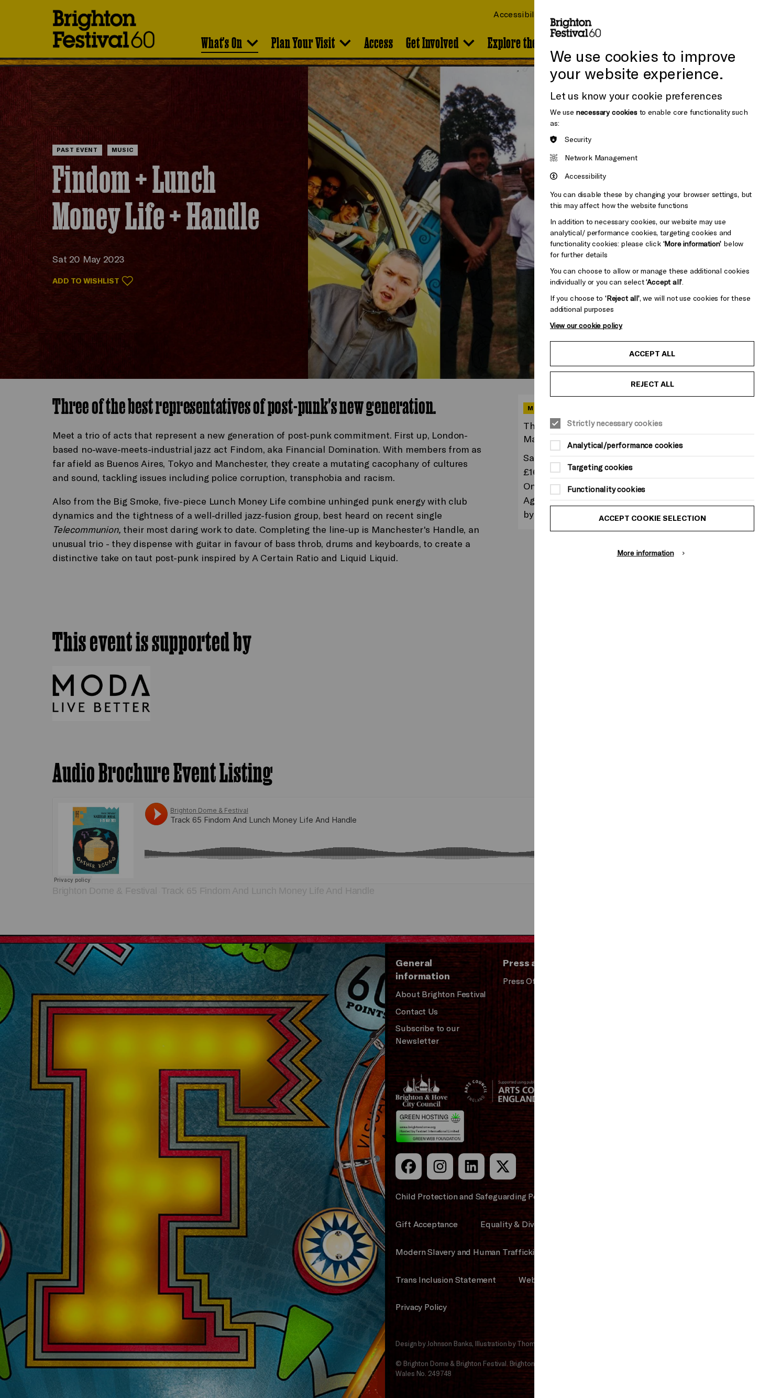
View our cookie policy (586, 325)
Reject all (652, 384)
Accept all (652, 353)
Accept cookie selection (652, 518)
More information (645, 552)
